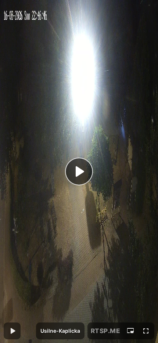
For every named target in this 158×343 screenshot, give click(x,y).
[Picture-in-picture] (130, 331)
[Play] (79, 171)
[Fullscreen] (146, 331)
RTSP (106, 331)
